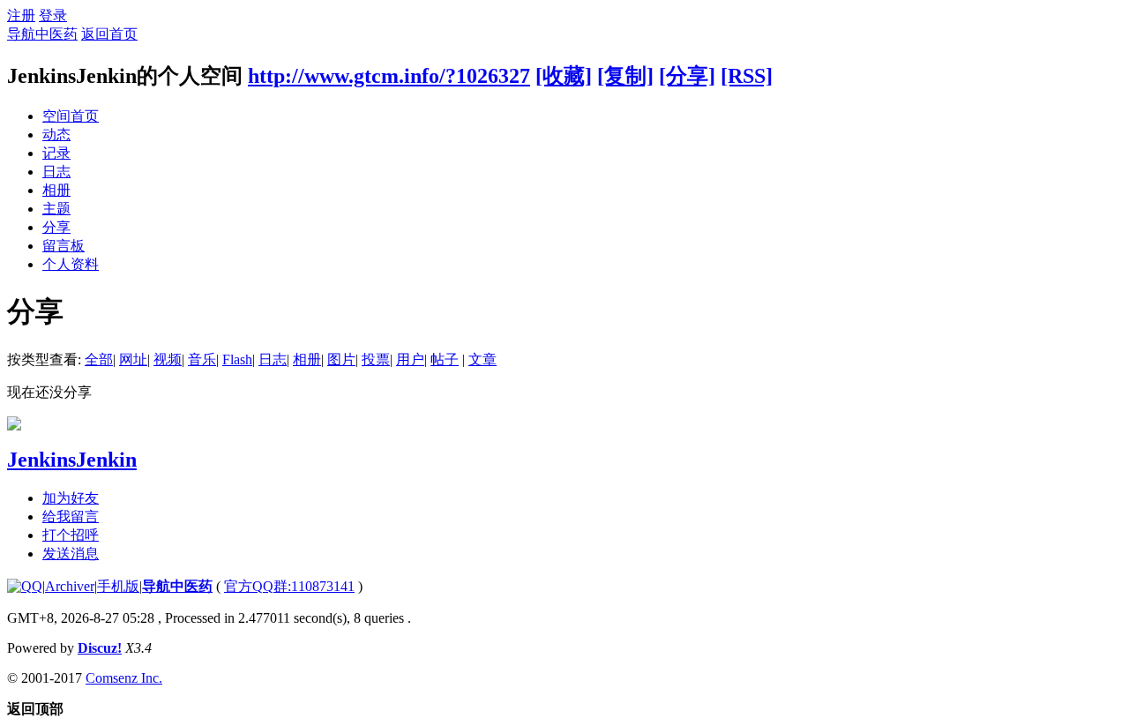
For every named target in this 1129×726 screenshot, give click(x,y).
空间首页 (70, 116)
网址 (133, 359)
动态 (56, 134)
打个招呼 (70, 535)
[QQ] (24, 586)
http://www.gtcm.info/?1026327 (389, 75)
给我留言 (70, 516)
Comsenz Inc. (124, 677)
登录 (53, 15)
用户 (410, 359)
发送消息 (70, 553)
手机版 (118, 586)
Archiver (69, 586)
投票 (376, 359)
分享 (56, 227)
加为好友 (70, 497)
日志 (56, 171)
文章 (482, 359)
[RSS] (747, 75)
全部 (99, 359)
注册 (21, 15)
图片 (341, 359)
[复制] (625, 75)
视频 (167, 359)
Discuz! (100, 647)
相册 (56, 190)
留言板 (63, 245)
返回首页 (109, 33)
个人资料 (70, 264)
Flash (237, 359)
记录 (56, 153)
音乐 (202, 359)
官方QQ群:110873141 (289, 586)
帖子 (444, 359)
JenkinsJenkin (72, 459)
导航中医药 (42, 33)
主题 (56, 208)
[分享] (687, 75)
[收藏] (563, 75)
